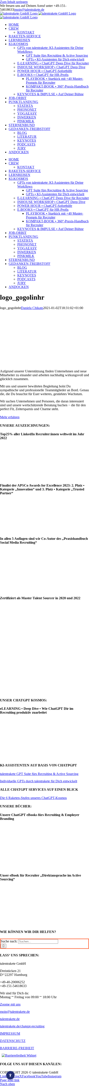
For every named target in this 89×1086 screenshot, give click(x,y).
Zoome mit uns (10, 1004)
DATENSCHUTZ (12, 1041)
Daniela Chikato (32, 308)
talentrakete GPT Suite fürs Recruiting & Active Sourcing (39, 774)
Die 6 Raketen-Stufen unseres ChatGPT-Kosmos (33, 798)
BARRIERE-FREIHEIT (17, 1048)
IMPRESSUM (10, 1033)
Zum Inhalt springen (14, 2)
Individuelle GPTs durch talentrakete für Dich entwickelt (38, 781)
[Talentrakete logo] (27, 325)
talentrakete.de (10, 1019)
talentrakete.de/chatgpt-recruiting (22, 1026)
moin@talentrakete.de (29, 9)
